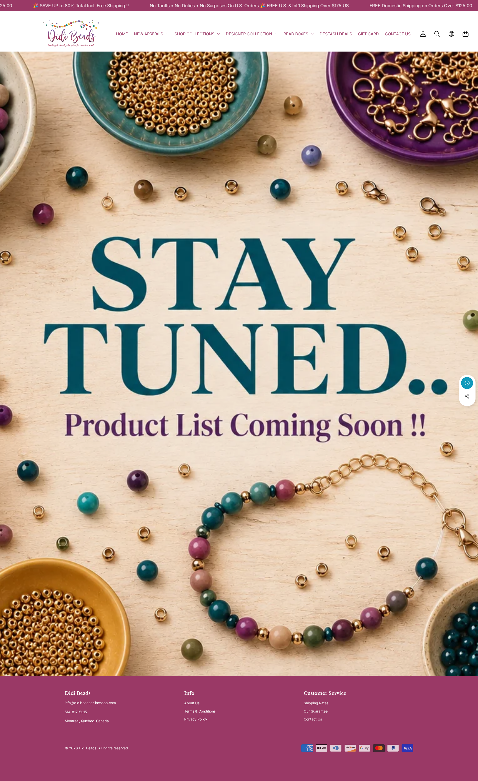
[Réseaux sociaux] (467, 396)
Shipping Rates (316, 703)
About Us (191, 703)
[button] (437, 33)
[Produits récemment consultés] (467, 383)
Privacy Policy (195, 719)
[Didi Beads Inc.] (70, 33)
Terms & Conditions (200, 711)
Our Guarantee (316, 711)
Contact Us (313, 719)
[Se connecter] (422, 33)
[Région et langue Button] (451, 33)
